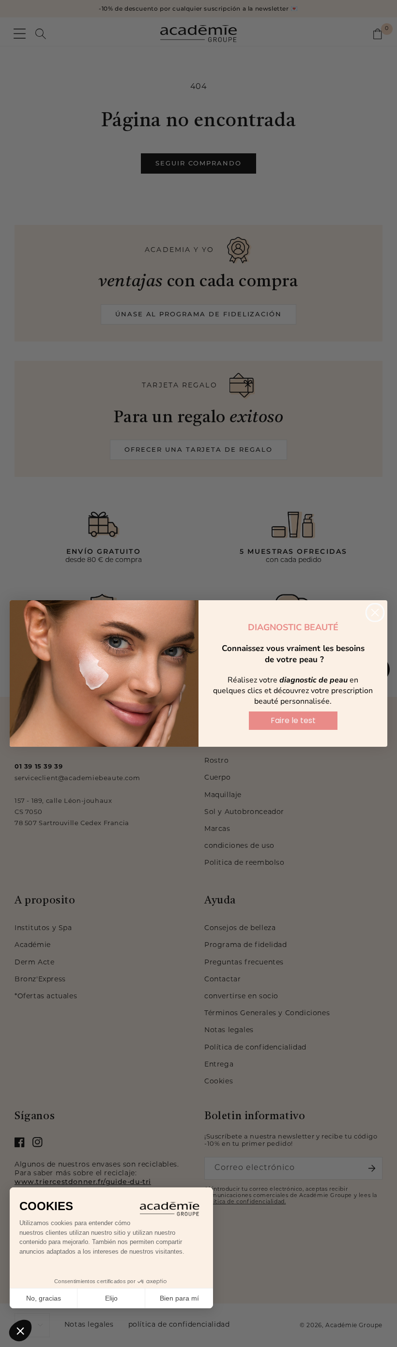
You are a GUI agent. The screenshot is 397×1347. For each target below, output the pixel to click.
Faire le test (293, 720)
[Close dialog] (374, 612)
